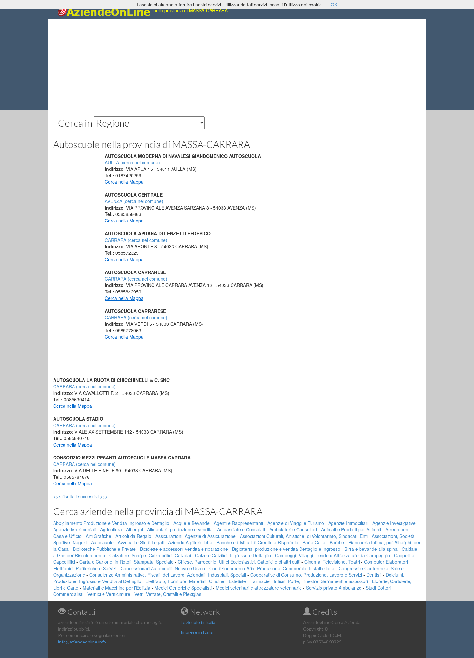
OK (334, 4)
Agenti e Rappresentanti (238, 523)
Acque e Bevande (191, 523)
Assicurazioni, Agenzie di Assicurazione (195, 536)
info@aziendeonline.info (82, 641)
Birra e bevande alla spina (371, 549)
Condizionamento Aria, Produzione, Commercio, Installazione (271, 568)
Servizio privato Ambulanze (333, 587)
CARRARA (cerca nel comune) (136, 240)
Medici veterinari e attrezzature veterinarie (259, 587)
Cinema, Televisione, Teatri (332, 562)
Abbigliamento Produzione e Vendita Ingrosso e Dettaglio (111, 523)
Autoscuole (102, 542)
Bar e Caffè (313, 542)
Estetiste (237, 581)
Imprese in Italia (197, 632)
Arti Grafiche (98, 536)
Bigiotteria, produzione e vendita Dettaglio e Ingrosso (286, 549)
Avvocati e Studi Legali (141, 542)
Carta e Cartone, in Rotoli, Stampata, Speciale (126, 562)
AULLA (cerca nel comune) (132, 162)
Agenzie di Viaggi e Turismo (295, 523)
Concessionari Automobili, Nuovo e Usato (163, 568)
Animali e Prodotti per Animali (351, 529)
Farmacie (260, 581)
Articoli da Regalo (133, 536)
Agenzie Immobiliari (348, 523)
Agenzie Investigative (394, 523)
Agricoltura (111, 529)
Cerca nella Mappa (124, 182)
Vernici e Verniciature (108, 594)
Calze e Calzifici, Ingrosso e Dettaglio (233, 555)
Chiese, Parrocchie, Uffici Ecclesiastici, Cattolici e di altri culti (239, 562)
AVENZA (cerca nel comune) (134, 201)
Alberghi (134, 529)
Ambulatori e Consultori (293, 529)
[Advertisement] (237, 64)
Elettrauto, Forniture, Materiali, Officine (184, 581)
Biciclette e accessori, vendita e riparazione (184, 549)
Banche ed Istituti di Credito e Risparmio (257, 542)
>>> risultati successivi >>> (91, 496)
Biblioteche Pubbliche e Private (104, 549)
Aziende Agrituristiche (190, 542)
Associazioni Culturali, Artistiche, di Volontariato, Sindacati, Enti (304, 536)
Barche (337, 542)
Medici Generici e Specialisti (183, 587)
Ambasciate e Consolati (241, 529)
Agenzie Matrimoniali (74, 529)
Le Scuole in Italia (198, 622)
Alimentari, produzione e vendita (180, 529)
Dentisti (373, 574)
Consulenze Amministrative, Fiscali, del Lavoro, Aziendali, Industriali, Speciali (167, 574)
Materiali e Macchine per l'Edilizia (116, 587)
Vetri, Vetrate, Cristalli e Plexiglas (167, 594)
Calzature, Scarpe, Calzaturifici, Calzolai (150, 555)
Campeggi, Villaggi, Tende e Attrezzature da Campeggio (332, 555)
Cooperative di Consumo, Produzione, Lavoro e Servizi (306, 574)
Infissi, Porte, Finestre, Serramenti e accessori (321, 581)
